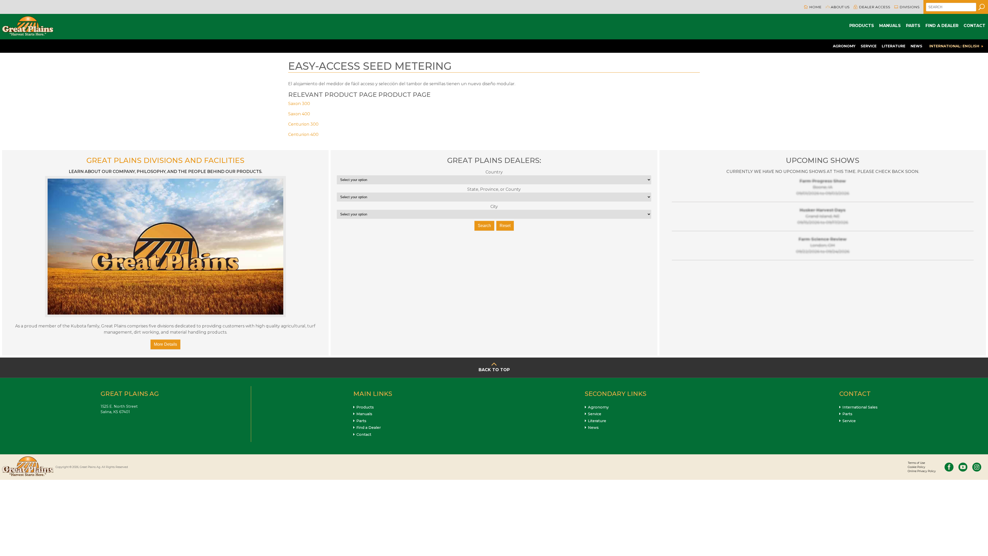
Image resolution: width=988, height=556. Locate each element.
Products (861, 25)
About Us (840, 7)
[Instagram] (976, 467)
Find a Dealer (941, 25)
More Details (165, 344)
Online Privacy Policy (922, 471)
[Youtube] (962, 467)
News (916, 46)
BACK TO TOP (494, 369)
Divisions (909, 7)
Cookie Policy (916, 467)
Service (869, 46)
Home (815, 7)
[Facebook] (949, 467)
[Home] (28, 26)
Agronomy (844, 46)
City (494, 206)
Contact (974, 25)
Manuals (890, 25)
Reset (505, 225)
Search (484, 225)
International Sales (860, 407)
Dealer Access (874, 7)
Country (494, 172)
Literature (893, 46)
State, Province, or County (494, 189)
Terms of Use (916, 463)
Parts (913, 25)
